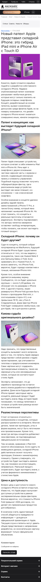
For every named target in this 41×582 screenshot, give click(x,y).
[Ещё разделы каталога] (33, 12)
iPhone (27, 12)
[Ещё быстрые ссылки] (38, 1)
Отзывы (32, 2)
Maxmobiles (5, 31)
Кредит (5, 2)
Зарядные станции (11, 12)
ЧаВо (23, 2)
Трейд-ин (14, 2)
